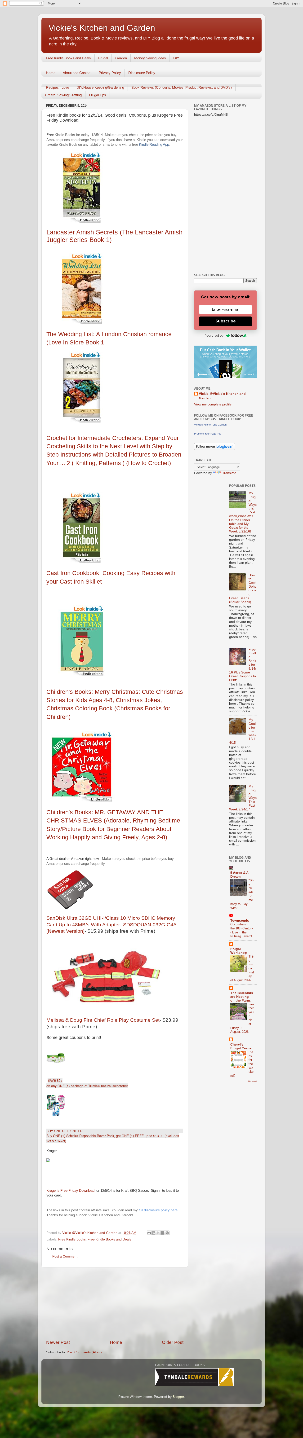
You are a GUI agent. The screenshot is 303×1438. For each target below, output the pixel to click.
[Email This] (149, 1233)
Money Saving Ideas (150, 58)
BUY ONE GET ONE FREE (66, 1131)
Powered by (214, 335)
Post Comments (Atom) (84, 1352)
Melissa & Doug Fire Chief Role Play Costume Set (103, 1020)
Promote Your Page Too (207, 433)
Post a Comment (64, 1256)
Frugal (103, 58)
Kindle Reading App (154, 144)
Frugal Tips (97, 95)
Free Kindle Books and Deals (68, 58)
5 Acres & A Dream (239, 874)
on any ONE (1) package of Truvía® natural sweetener (87, 1085)
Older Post (172, 1342)
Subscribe (225, 321)
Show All (252, 1081)
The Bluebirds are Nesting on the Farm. (241, 996)
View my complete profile (213, 404)
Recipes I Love (57, 87)
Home (50, 73)
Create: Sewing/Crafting (63, 95)
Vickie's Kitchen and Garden (102, 28)
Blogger (178, 1396)
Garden (121, 58)
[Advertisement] (114, 1303)
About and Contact (77, 73)
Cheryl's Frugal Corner (241, 1046)
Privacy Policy (110, 73)
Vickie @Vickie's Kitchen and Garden (222, 396)
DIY (176, 58)
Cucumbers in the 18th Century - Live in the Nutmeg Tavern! (241, 930)
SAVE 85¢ (55, 1080)
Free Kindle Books (72, 1239)
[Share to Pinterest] (167, 1233)
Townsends (239, 920)
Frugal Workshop (238, 950)
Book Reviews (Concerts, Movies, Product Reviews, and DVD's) (181, 87)
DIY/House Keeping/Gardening (100, 87)
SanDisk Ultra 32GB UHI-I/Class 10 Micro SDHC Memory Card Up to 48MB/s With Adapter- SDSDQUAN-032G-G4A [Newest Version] (111, 924)
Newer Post (58, 1342)
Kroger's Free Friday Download (70, 1190)
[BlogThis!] (153, 1233)
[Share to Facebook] (162, 1233)
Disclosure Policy (141, 73)
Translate (229, 473)
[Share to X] (158, 1233)
